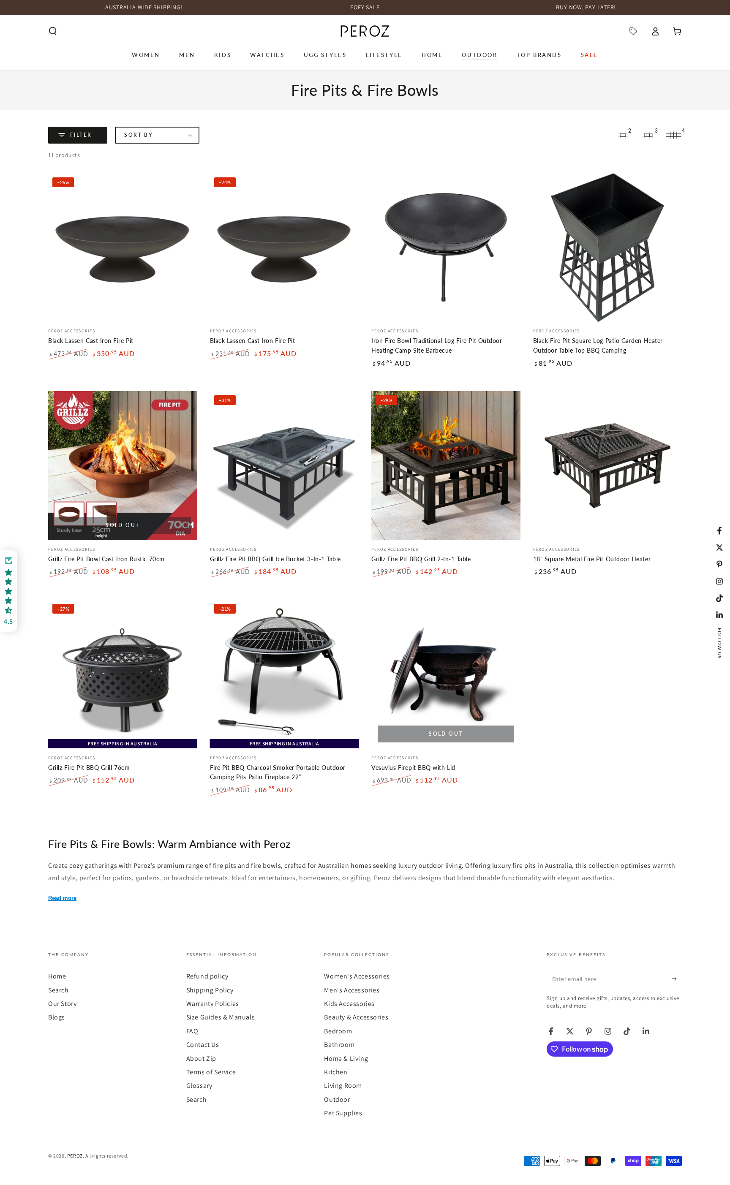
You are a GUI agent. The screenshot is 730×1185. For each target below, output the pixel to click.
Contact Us (202, 1044)
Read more (62, 898)
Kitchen (335, 1072)
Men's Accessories (351, 990)
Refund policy (207, 976)
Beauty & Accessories (356, 1017)
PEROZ (75, 1155)
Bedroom (338, 1031)
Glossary (199, 1085)
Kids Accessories (349, 1003)
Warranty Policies (212, 1003)
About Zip (201, 1058)
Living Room (343, 1085)
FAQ (192, 1031)
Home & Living (346, 1058)
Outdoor (337, 1099)
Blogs (56, 1017)
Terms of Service (211, 1072)
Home (57, 976)
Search (58, 990)
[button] (53, 31)
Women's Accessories (357, 976)
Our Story (62, 1003)
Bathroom (339, 1044)
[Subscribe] (677, 978)
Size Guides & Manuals (220, 1017)
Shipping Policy (210, 990)
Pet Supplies (343, 1113)
